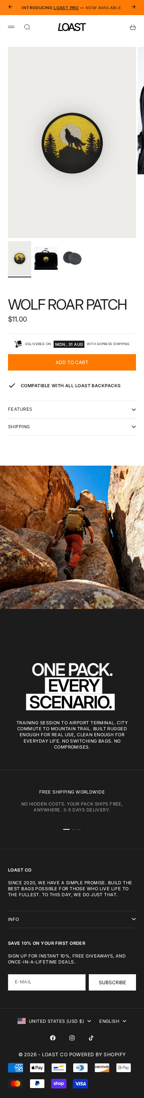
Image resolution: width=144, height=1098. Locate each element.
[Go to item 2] (46, 258)
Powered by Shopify (97, 1054)
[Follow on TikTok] (91, 1038)
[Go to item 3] (72, 258)
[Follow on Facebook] (53, 1038)
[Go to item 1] (19, 258)
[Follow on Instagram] (72, 1038)
